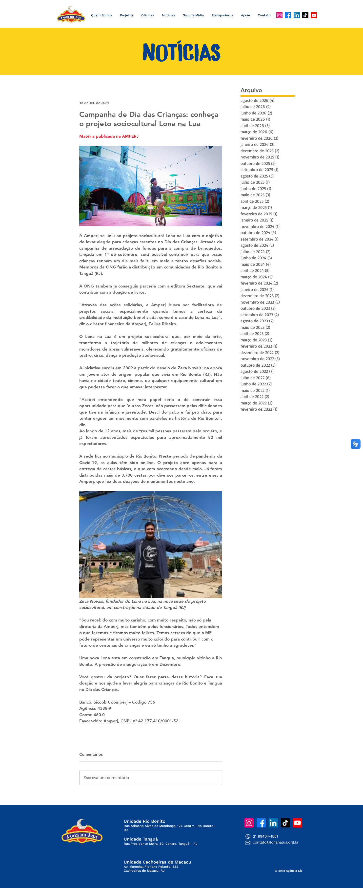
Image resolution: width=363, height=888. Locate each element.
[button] (168, 15)
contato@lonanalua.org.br (276, 842)
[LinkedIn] (297, 15)
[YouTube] (314, 15)
